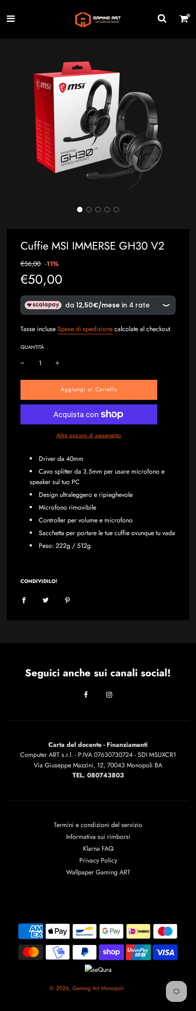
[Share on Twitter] (46, 599)
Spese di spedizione (85, 328)
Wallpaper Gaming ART (98, 872)
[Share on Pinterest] (67, 599)
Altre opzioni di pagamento (89, 435)
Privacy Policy (98, 860)
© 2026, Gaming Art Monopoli (87, 988)
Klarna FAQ (98, 848)
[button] (80, 209)
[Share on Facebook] (24, 599)
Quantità (32, 347)
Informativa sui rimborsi (98, 836)
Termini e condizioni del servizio (98, 824)
